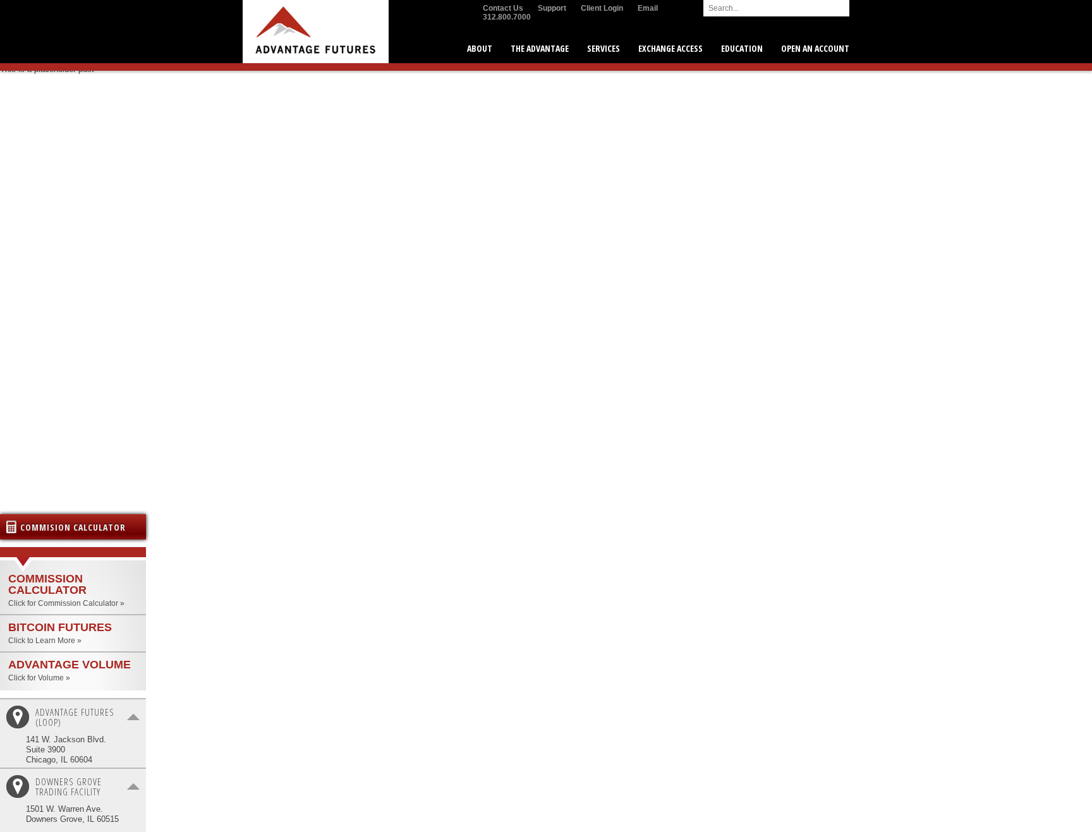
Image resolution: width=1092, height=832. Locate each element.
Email (648, 8)
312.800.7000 (507, 17)
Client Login (602, 8)
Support (552, 8)
